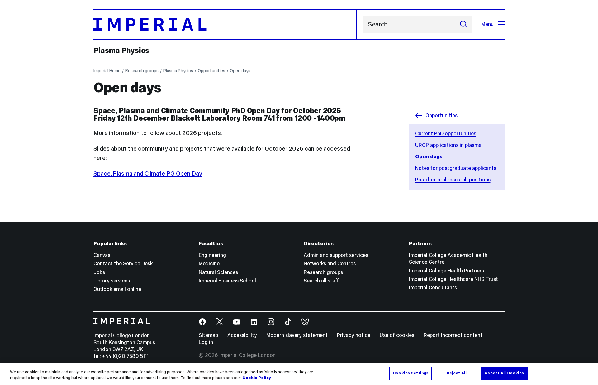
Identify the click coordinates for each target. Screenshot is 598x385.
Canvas (101, 255)
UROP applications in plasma (448, 145)
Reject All (457, 373)
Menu (487, 24)
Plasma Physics (121, 50)
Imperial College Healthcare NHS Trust (453, 279)
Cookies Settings (410, 373)
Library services (111, 280)
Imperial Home (107, 71)
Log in (206, 342)
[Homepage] (225, 24)
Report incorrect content (453, 335)
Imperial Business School (227, 280)
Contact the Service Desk (123, 263)
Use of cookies (397, 335)
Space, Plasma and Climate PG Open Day (147, 173)
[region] (299, 374)
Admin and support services (336, 255)
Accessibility (242, 335)
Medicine (209, 263)
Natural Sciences (218, 272)
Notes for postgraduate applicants (455, 168)
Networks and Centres (330, 263)
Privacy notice (353, 335)
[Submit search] (463, 24)
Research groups (142, 71)
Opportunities (211, 71)
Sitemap (208, 335)
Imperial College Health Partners (446, 270)
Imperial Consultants (433, 287)
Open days (240, 71)
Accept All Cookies (504, 373)
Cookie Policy (256, 378)
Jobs (99, 272)
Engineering (212, 255)
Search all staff (321, 280)
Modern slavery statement (297, 335)
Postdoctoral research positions (453, 179)
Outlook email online (117, 289)
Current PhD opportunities (445, 133)
